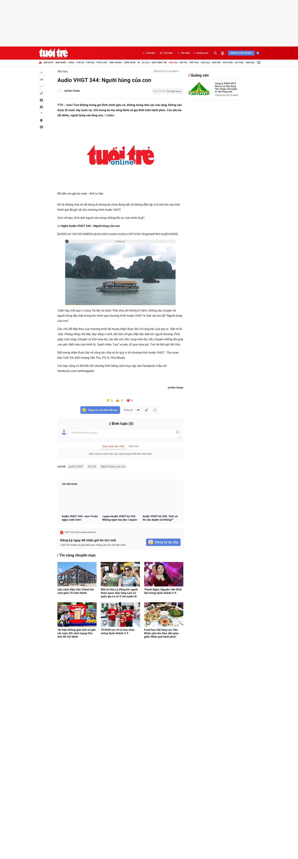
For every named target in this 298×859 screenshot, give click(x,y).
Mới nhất (48, 62)
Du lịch (146, 62)
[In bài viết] (41, 127)
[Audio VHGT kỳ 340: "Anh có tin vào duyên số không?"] (161, 501)
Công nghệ (130, 62)
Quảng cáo (202, 53)
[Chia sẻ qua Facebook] (138, 410)
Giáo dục (205, 62)
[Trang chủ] (40, 62)
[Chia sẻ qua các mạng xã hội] (154, 410)
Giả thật (239, 62)
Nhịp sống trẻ (159, 62)
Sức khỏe (228, 62)
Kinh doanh (115, 62)
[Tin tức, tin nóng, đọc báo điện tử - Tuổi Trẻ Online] (53, 53)
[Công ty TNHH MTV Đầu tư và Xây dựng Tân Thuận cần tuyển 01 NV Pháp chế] (199, 88)
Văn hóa (173, 62)
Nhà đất (216, 62)
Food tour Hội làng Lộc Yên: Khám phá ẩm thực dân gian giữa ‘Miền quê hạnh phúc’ (161, 633)
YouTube (168, 53)
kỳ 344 (92, 466)
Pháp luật (101, 62)
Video (71, 62)
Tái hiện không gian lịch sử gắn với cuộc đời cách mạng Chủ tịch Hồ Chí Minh (76, 633)
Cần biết (185, 53)
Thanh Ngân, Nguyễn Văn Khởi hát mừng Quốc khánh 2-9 (163, 591)
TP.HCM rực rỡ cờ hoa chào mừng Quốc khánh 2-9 (117, 631)
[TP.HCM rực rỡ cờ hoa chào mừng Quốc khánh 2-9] (120, 614)
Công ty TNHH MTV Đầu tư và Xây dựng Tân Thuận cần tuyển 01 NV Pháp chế (226, 87)
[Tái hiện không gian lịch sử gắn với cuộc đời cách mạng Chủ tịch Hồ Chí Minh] (77, 614)
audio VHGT (76, 466)
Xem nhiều (61, 62)
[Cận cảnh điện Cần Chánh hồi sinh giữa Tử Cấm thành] (77, 574)
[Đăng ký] (163, 542)
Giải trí (183, 62)
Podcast (150, 53)
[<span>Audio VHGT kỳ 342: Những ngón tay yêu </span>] (120, 501)
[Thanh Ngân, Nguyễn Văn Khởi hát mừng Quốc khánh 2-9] (163, 574)
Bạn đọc (250, 62)
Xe (138, 62)
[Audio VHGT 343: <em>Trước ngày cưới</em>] (80, 501)
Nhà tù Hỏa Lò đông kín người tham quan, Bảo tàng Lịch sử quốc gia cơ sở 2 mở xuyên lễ (119, 593)
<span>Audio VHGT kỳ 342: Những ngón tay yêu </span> (120, 518)
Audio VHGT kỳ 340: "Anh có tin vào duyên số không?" (160, 518)
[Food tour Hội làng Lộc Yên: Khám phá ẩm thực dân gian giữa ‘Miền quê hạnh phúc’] (163, 614)
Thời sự (80, 62)
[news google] (167, 91)
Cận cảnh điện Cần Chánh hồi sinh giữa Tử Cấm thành (75, 591)
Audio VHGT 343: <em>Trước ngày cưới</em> (80, 518)
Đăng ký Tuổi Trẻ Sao (241, 53)
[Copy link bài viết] (146, 410)
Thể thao (194, 62)
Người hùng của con (113, 466)
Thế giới (90, 62)
